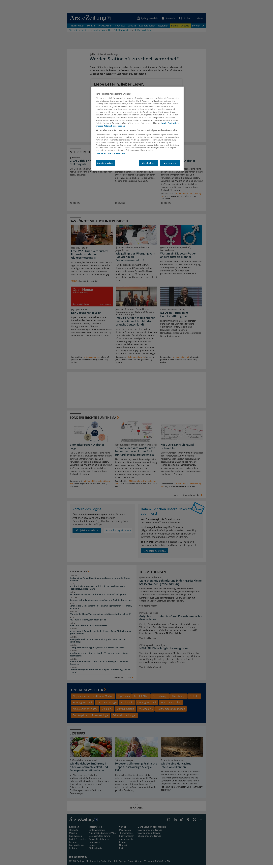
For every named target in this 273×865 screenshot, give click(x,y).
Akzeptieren (170, 163)
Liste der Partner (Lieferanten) (110, 153)
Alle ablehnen (148, 163)
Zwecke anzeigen (105, 163)
